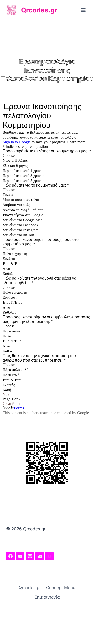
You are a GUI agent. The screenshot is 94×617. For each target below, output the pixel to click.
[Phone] (49, 556)
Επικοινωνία (47, 597)
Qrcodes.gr (30, 587)
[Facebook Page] (10, 556)
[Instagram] (30, 556)
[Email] (39, 556)
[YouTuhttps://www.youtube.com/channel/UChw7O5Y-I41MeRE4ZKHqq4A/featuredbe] (20, 556)
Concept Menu (60, 587)
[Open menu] (83, 10)
